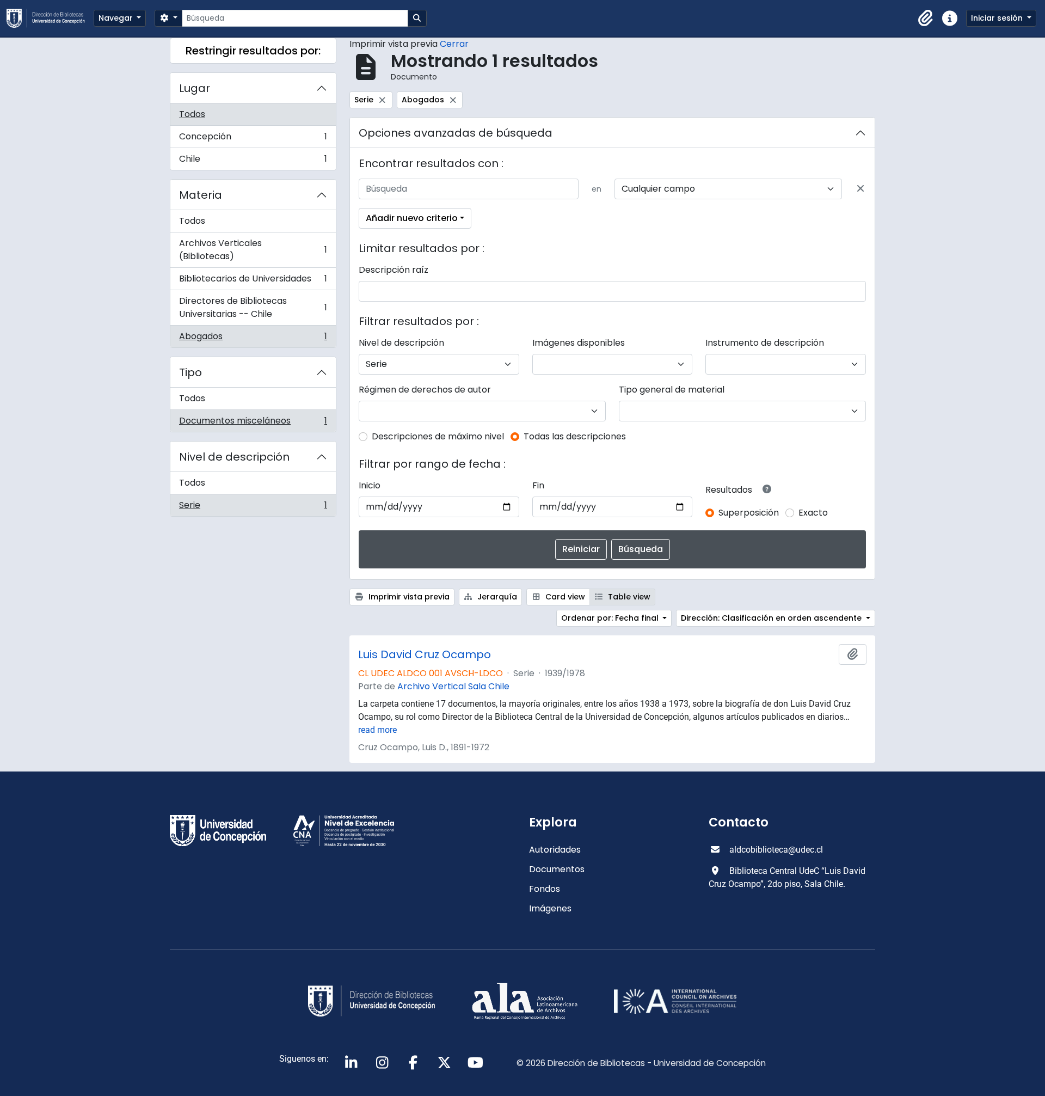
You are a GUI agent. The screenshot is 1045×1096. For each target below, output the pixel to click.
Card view (564, 596)
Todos (192, 114)
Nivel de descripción (234, 456)
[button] (926, 18)
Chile (253, 161)
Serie (253, 507)
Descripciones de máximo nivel (438, 436)
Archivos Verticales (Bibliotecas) (253, 249)
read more (377, 730)
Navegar (117, 18)
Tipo (190, 372)
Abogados (253, 338)
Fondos (544, 889)
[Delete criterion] (860, 188)
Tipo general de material (671, 389)
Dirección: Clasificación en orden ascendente (772, 618)
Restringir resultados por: (253, 50)
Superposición (748, 512)
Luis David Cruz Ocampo (424, 654)
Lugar (194, 88)
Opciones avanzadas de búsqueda (455, 132)
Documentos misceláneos (253, 423)
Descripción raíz (393, 270)
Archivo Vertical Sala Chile (453, 686)
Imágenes (550, 908)
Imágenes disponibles (578, 342)
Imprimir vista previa (408, 596)
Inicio (369, 485)
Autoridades (555, 849)
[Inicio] (50, 18)
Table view (628, 596)
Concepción (253, 139)
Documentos (557, 869)
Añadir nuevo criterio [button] (412, 218)
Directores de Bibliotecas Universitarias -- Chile (253, 307)
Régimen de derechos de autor (425, 389)
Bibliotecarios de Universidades (253, 281)
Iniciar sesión (998, 18)
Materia (200, 195)
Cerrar (454, 44)
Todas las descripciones (575, 436)
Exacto (813, 512)
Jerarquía (496, 596)
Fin (538, 485)
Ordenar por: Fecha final (611, 618)
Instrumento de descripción (764, 342)
